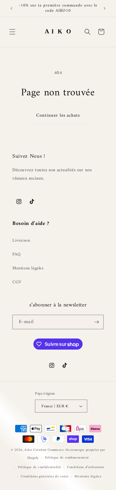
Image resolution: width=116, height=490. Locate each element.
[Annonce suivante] (104, 8)
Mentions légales (28, 268)
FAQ (16, 254)
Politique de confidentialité (39, 467)
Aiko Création (36, 450)
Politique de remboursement (67, 458)
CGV (17, 282)
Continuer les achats (58, 115)
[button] (12, 32)
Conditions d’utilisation (85, 467)
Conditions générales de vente (44, 477)
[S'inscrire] (96, 322)
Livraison (21, 240)
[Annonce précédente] (11, 8)
